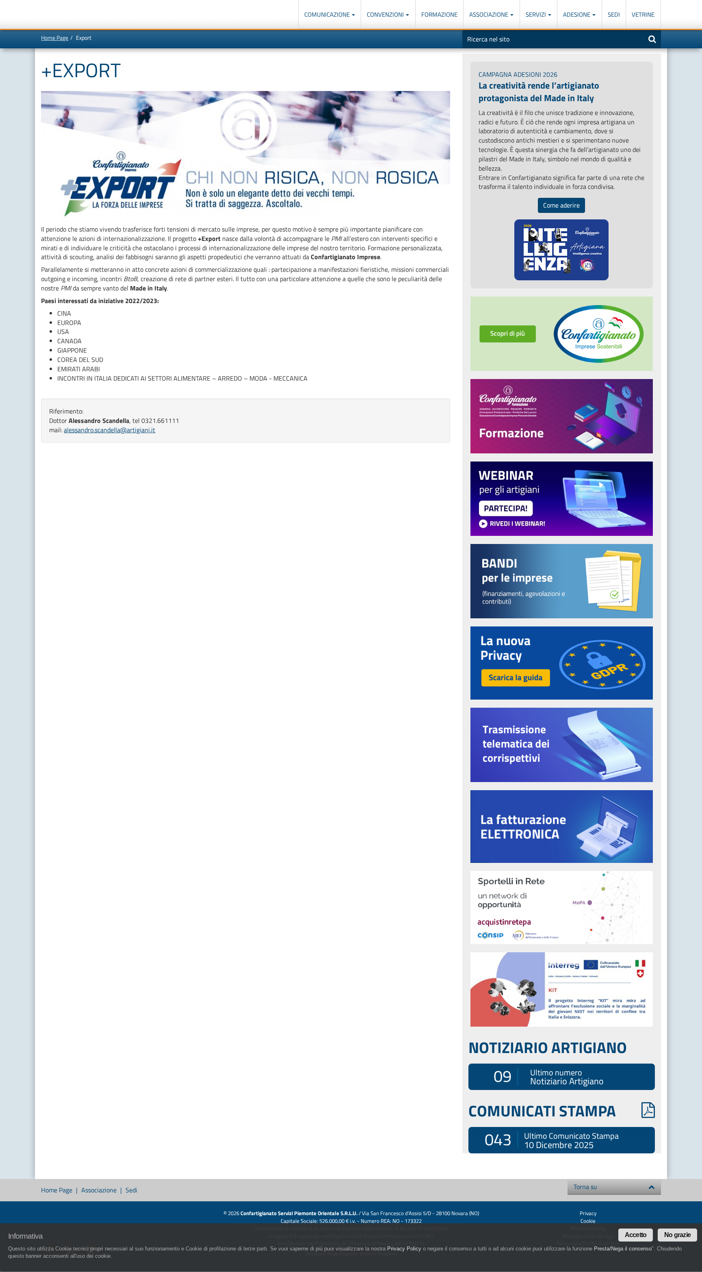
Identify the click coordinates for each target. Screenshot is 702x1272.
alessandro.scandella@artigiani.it (109, 430)
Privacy (588, 1213)
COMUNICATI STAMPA (542, 1110)
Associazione (489, 14)
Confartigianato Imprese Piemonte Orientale (70, 15)
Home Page (54, 37)
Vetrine (643, 14)
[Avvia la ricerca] (652, 39)
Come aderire (561, 205)
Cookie (588, 1221)
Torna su (585, 1187)
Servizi (536, 14)
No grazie (677, 1234)
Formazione (439, 14)
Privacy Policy (404, 1249)
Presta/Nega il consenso (623, 1249)
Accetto (635, 1234)
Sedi (614, 14)
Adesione (577, 14)
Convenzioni (386, 14)
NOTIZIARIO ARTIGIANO (547, 1047)
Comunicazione (327, 14)
